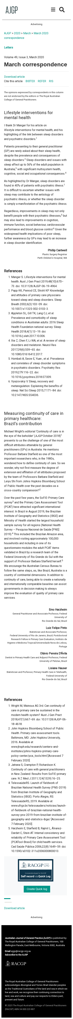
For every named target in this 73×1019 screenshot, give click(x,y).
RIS (51, 81)
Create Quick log (37, 889)
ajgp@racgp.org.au (21, 951)
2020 (17, 33)
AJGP (7, 33)
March (27, 33)
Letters (8, 47)
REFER (42, 81)
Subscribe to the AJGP (16, 954)
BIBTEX (30, 81)
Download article (14, 76)
